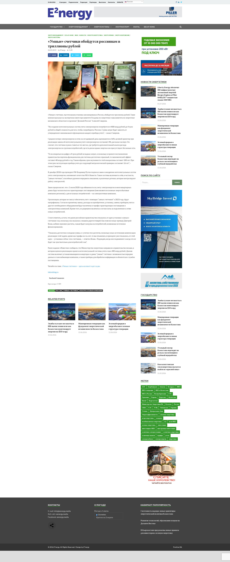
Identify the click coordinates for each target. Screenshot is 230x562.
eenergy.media (62, 514)
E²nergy (62, 50)
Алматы (162, 387)
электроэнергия (160, 439)
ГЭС (170, 394)
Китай (144, 401)
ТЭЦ (155, 408)
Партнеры (93, 2)
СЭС (150, 408)
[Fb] (176, 2)
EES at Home (149, 27)
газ (165, 421)
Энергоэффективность (150, 415)
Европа (154, 397)
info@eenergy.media (62, 511)
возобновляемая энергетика (152, 421)
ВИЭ (178, 387)
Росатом (168, 404)
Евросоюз (162, 397)
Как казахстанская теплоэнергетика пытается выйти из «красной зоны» (169, 366)
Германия (145, 397)
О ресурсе (62, 2)
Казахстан (172, 397)
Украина (173, 408)
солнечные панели (148, 435)
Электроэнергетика (95, 35)
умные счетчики (70, 290)
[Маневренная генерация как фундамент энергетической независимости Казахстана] (92, 321)
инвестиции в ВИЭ (148, 428)
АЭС (143, 387)
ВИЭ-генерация (147, 390)
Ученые (144, 411)
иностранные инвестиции (166, 428)
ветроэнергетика (148, 418)
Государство (56, 27)
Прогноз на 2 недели (104, 517)
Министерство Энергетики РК (152, 404)
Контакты (111, 2)
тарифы (160, 435)
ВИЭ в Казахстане (162, 390)
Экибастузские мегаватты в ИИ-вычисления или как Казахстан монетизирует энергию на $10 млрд (61, 327)
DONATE (120, 2)
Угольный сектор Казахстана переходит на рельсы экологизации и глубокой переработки (168, 160)
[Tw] (181, 2)
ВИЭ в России (147, 394)
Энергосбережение (122, 35)
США (144, 408)
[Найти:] (161, 182)
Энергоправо (109, 35)
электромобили (147, 439)
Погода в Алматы (101, 511)
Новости (82, 35)
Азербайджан (152, 387)
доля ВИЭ (172, 421)
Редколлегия (73, 2)
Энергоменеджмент (78, 27)
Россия (59, 290)
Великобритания (160, 394)
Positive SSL (177, 547)
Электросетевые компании (90, 290)
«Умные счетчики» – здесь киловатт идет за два (81, 266)
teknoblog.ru (53, 272)
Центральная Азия (156, 411)
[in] (178, 2)
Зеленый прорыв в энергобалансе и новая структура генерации (119, 326)
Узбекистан (164, 408)
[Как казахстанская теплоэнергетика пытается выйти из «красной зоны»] (148, 364)
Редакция (83, 2)
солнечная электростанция (151, 432)
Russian (130, 2)
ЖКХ (76, 35)
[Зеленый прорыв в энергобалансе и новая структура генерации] (122, 321)
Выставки (102, 2)
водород (159, 418)
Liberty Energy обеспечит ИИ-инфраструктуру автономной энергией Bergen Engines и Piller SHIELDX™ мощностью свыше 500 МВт (168, 93)
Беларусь (171, 387)
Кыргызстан (153, 401)
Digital (136, 27)
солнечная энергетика (171, 432)
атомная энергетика (167, 415)
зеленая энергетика (148, 425)
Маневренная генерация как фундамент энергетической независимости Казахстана (91, 326)
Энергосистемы (101, 27)
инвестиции (162, 425)
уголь (167, 435)
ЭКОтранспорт (122, 27)
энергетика (173, 439)
